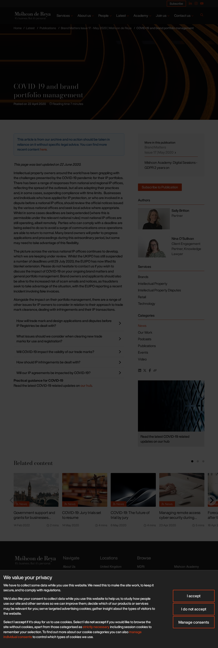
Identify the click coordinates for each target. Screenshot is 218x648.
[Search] (201, 15)
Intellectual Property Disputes (159, 290)
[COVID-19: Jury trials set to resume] (84, 490)
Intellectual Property (152, 283)
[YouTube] (201, 3)
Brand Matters (159, 150)
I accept (194, 596)
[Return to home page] (32, 16)
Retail (142, 296)
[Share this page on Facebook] (150, 370)
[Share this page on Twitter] (144, 370)
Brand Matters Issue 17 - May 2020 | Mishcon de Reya (96, 28)
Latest (121, 15)
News (142, 325)
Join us (161, 15)
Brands (143, 276)
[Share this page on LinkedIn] (139, 370)
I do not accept (193, 609)
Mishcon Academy (186, 566)
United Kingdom (111, 566)
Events (143, 352)
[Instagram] (196, 3)
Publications (48, 28)
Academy (140, 15)
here (43, 149)
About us (84, 15)
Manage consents (193, 622)
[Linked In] (190, 3)
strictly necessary (96, 626)
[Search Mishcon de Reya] (201, 15)
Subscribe (176, 3)
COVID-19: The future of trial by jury (130, 515)
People (103, 15)
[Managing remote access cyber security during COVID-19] (181, 490)
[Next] (211, 500)
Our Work (145, 332)
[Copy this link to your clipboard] (155, 370)
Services (63, 15)
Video (142, 359)
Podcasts (144, 339)
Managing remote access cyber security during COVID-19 (179, 517)
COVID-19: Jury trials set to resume (81, 515)
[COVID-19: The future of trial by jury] (133, 490)
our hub (86, 385)
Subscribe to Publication (160, 187)
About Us (69, 566)
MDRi (141, 566)
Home (18, 28)
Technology (146, 303)
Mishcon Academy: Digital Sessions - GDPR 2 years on (171, 165)
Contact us (182, 15)
